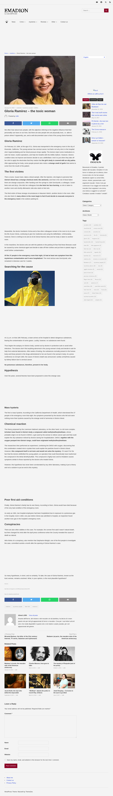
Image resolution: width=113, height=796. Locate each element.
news (100, 266)
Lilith (17, 116)
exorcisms (87, 235)
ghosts (87, 238)
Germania (103, 235)
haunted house (100, 242)
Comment (8, 713)
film (95, 235)
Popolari (86, 99)
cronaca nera (97, 228)
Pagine (100, 99)
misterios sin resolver (99, 259)
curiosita (87, 231)
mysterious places (89, 266)
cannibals (97, 225)
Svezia (103, 289)
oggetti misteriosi (89, 269)
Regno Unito (88, 279)
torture (86, 293)
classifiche (87, 228)
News (13, 22)
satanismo (94, 283)
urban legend (88, 300)
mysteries (32, 22)
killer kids (87, 249)
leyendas (87, 255)
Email (6, 748)
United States (96, 293)
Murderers (87, 262)
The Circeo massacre (99, 129)
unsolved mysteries (90, 296)
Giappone (95, 238)
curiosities (96, 231)
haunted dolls (88, 242)
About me (10, 777)
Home (7, 21)
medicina (8, 606)
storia (96, 289)
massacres (96, 255)
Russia (98, 279)
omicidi (100, 269)
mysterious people (28, 108)
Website (7, 754)
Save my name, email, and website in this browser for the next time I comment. (33, 760)
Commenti (93, 99)
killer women (88, 252)
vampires (98, 300)
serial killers (88, 286)
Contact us (64, 22)
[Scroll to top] (110, 793)
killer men (96, 249)
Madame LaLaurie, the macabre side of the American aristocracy (15, 665)
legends (97, 252)
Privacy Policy (11, 783)
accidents (87, 225)
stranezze (34, 606)
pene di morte (88, 272)
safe (86, 283)
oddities (36, 108)
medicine (19, 108)
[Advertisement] (56, 36)
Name (6, 742)
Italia (86, 245)
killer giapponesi (96, 245)
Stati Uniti (27, 606)
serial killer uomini (100, 286)
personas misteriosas (90, 276)
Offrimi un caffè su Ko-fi (95, 94)
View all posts (33, 615)
